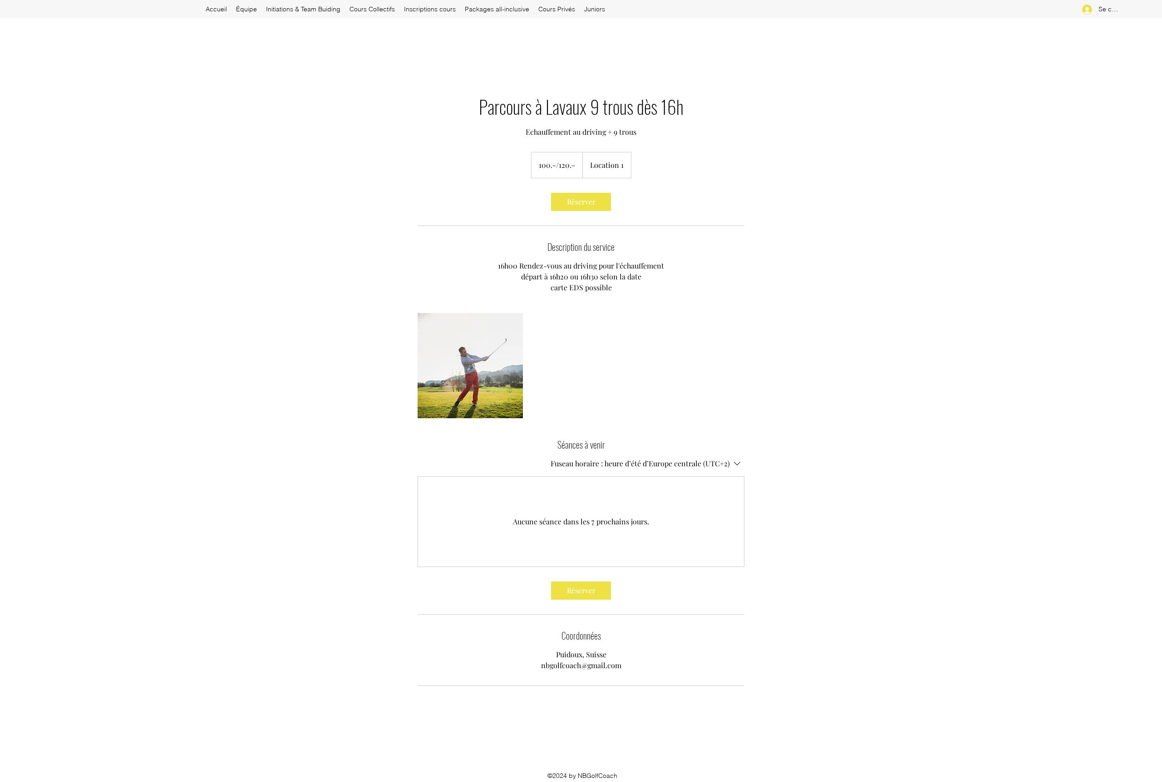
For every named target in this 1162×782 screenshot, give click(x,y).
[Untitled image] (470, 365)
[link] (581, 202)
